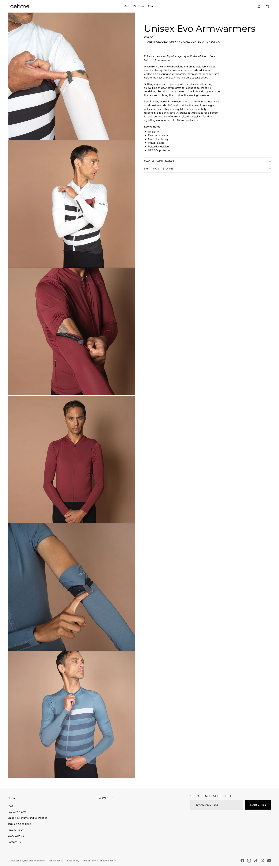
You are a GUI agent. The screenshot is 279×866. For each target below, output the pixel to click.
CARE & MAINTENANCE (159, 161)
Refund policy (56, 860)
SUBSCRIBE (258, 804)
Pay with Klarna (17, 812)
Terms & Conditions (19, 824)
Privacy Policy (16, 830)
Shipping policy (108, 860)
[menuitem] (126, 6)
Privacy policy (72, 860)
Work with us (16, 836)
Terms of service (89, 860)
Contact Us (14, 842)
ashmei (19, 860)
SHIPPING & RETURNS (158, 168)
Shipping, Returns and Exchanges (27, 818)
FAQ (10, 806)
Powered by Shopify (34, 860)
